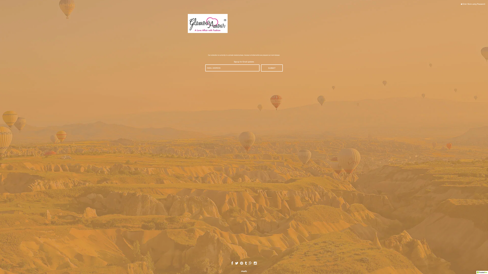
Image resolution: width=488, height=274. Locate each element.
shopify (244, 271)
